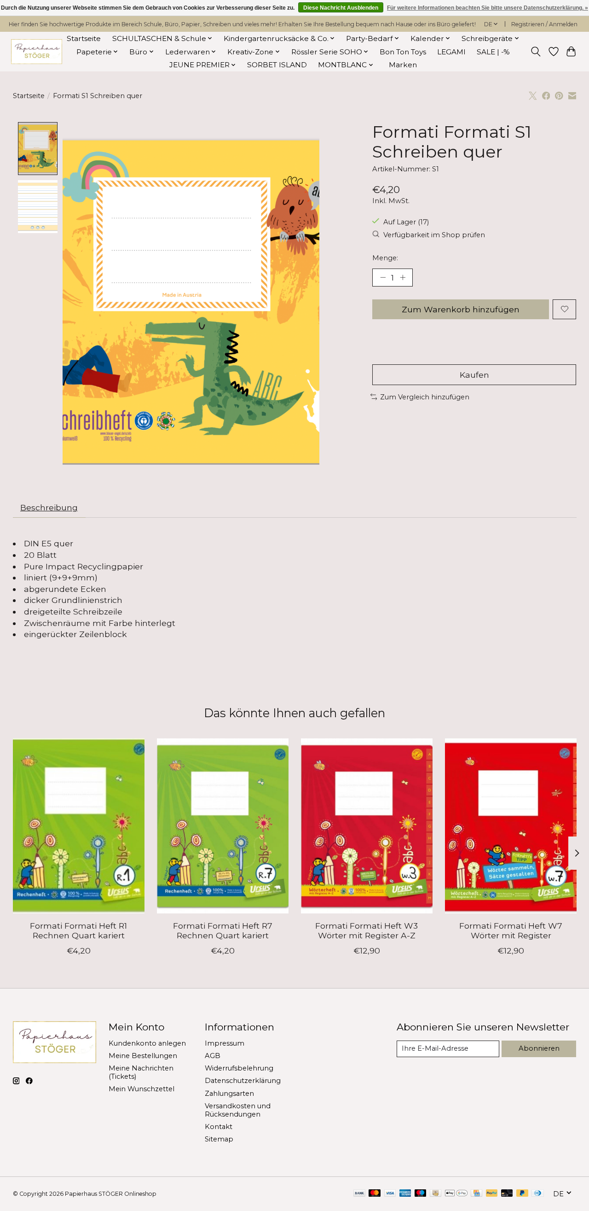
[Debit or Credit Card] (507, 1193)
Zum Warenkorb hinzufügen (461, 309)
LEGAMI (451, 51)
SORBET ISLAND (277, 64)
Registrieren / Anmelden (544, 24)
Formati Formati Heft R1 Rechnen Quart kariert (78, 930)
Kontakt (218, 1127)
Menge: (385, 258)
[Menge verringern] (382, 277)
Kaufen (474, 375)
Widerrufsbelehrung (239, 1068)
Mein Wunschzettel (141, 1089)
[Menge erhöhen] (402, 277)
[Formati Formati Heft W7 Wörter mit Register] (511, 825)
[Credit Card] (476, 1193)
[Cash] (435, 1193)
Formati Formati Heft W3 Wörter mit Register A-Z (366, 930)
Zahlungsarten (229, 1093)
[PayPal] (492, 1193)
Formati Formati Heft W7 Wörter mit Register (510, 930)
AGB (212, 1056)
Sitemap (219, 1139)
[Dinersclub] (537, 1193)
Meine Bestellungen (143, 1056)
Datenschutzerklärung (243, 1080)
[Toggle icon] (535, 51)
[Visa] (390, 1193)
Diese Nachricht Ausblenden (340, 8)
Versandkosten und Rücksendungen (238, 1110)
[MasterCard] (375, 1193)
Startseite (84, 38)
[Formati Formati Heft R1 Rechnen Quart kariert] (78, 825)
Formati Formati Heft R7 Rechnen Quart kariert (222, 930)
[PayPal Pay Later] (522, 1193)
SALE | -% (493, 51)
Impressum (224, 1043)
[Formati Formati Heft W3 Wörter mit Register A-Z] (367, 825)
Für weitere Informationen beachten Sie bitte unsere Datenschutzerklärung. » (487, 8)
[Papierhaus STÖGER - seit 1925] (36, 51)
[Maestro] (421, 1193)
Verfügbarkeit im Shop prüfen (434, 235)
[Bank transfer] (359, 1193)
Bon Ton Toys (403, 51)
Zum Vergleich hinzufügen (424, 397)
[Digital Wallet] (456, 1193)
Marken (403, 64)
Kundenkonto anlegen (147, 1043)
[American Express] (405, 1193)
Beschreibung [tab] (49, 507)
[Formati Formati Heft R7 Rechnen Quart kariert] (223, 825)
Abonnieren (539, 1048)
